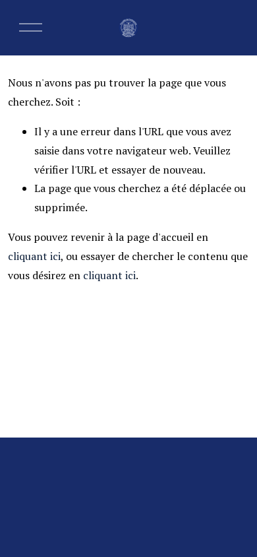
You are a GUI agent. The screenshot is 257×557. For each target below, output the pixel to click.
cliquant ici (34, 256)
